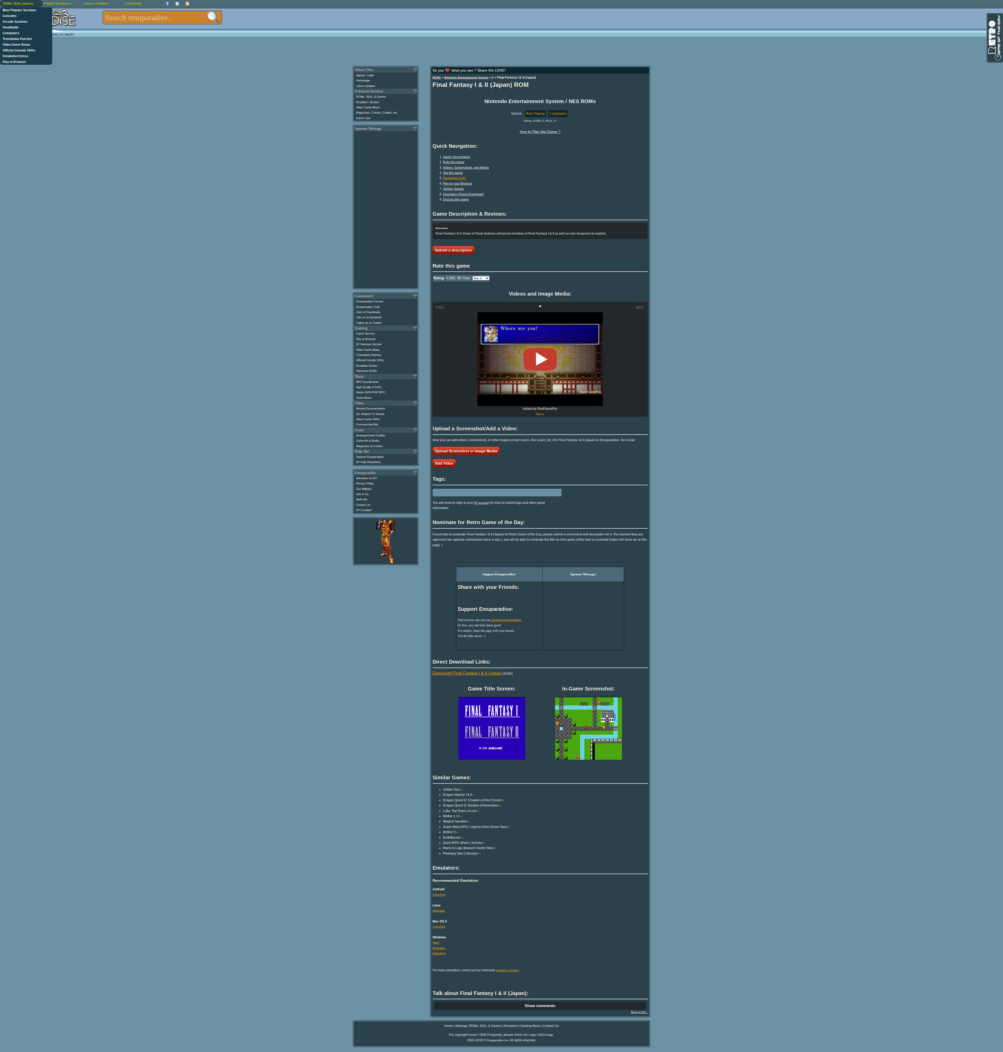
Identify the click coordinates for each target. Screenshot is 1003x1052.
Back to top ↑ (639, 1012)
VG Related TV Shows (370, 414)
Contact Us (363, 504)
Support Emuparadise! (370, 456)
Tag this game (453, 173)
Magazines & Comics (369, 446)
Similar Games (453, 189)
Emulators (511, 1026)
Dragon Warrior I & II (458, 795)
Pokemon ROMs (366, 370)
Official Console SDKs (19, 50)
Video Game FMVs (368, 419)
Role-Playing (535, 113)
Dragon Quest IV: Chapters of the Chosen (473, 800)
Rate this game (453, 162)
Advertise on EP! (366, 478)
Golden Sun (453, 789)
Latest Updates (365, 85)
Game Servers (365, 333)
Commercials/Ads (367, 424)
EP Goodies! (364, 510)
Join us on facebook (369, 317)
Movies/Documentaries (370, 408)
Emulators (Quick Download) (463, 194)
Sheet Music (364, 397)
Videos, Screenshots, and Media (466, 168)
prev (440, 307)
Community (133, 3)
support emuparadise (506, 620)
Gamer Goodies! (96, 3)
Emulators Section (367, 102)
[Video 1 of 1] (540, 359)
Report (540, 414)
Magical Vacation (456, 821)
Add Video (444, 463)
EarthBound (453, 837)
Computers (11, 33)
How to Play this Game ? (540, 132)
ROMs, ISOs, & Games (371, 96)
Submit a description (453, 250)
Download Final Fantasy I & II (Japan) (467, 673)
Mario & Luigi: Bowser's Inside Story (469, 848)
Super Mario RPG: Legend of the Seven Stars (476, 827)
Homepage (363, 80)
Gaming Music (530, 1026)
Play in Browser (14, 62)
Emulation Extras (15, 56)
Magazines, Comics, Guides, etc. (377, 112)
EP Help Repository (368, 462)
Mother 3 (450, 832)
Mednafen (439, 910)
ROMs (437, 77)
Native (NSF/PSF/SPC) (371, 392)
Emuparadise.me (497, 1040)
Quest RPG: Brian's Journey (464, 843)
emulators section (507, 970)
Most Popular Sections (19, 10)
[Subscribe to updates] (187, 4)
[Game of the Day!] (994, 38)
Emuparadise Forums (369, 301)
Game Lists (363, 118)
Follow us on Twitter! (369, 322)
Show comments (540, 1005)
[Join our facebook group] (167, 4)
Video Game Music (368, 107)
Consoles (10, 16)
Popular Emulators (57, 3)
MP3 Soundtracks (367, 381)
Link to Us (362, 494)
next (640, 307)
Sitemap (461, 1026)
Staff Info (361, 499)
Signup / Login (365, 75)
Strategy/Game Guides (370, 435)
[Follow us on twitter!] (177, 4)
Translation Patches (17, 39)
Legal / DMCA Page (541, 1034)
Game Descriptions (456, 157)
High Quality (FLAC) (369, 387)
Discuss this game (456, 199)
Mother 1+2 (452, 816)
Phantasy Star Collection (462, 853)
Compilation (558, 113)
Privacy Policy (365, 483)
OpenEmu (439, 926)
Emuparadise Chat (368, 306)
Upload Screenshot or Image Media (466, 450)
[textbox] (162, 17)
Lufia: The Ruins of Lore (461, 811)
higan (436, 942)
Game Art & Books (368, 440)
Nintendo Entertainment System (466, 77)
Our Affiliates (364, 488)
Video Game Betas (16, 44)
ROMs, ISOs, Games (18, 3)
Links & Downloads (368, 312)
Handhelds (11, 27)
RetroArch (439, 894)
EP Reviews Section (369, 344)
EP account (481, 502)
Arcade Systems (15, 22)
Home (448, 1026)
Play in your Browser (457, 183)
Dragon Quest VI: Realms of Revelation (472, 805)
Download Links (454, 178)
